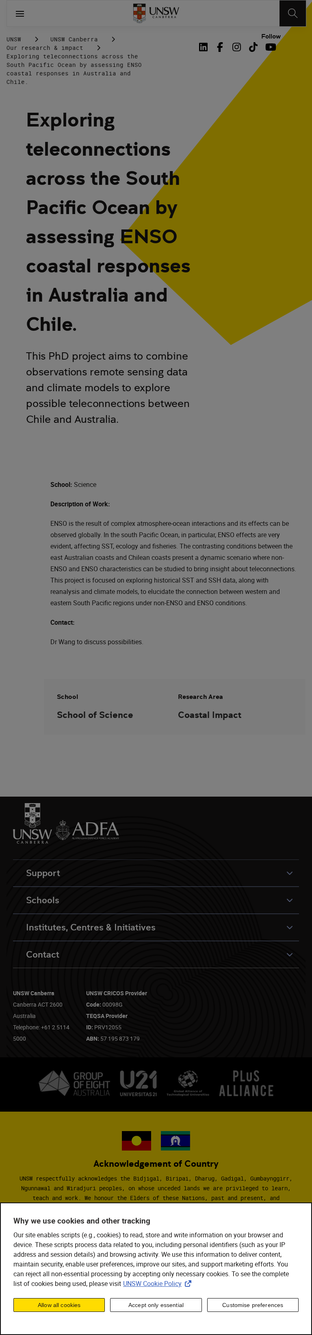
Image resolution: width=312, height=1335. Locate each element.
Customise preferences (252, 1305)
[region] (156, 1268)
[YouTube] (269, 47)
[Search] (293, 13)
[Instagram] (236, 47)
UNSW (13, 39)
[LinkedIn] (205, 47)
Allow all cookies (59, 1305)
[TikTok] (253, 47)
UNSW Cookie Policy (159, 1283)
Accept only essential (156, 1305)
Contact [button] (42, 954)
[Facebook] (220, 47)
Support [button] (43, 873)
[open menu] (20, 13)
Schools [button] (42, 900)
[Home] (156, 13)
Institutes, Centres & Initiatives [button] (91, 927)
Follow (271, 36)
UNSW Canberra (74, 39)
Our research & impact (44, 47)
